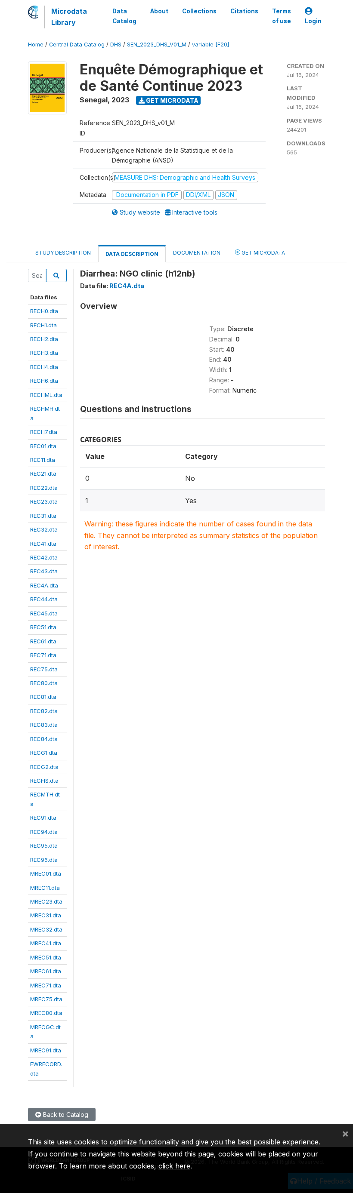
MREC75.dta (46, 999)
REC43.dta (44, 571)
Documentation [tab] (196, 252)
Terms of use (281, 16)
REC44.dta (44, 599)
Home (35, 44)
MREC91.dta (45, 1050)
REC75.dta (44, 669)
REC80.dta (44, 683)
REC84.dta (44, 738)
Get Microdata (171, 100)
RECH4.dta (44, 366)
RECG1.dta (43, 752)
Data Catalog (124, 16)
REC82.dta (44, 710)
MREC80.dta (46, 1012)
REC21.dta (43, 473)
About (159, 11)
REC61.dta (43, 641)
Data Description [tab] (131, 254)
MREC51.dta (45, 957)
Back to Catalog (64, 1114)
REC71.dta (43, 655)
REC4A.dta (44, 585)
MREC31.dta (45, 915)
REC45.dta (44, 613)
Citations (244, 11)
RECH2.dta (44, 338)
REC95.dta (44, 845)
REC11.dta (42, 459)
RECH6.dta (44, 380)
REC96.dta (44, 859)
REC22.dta (44, 487)
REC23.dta (44, 501)
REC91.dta (43, 817)
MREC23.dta (46, 901)
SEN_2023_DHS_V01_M (156, 44)
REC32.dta (44, 529)
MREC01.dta (45, 873)
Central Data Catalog (77, 44)
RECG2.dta (44, 766)
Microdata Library (69, 17)
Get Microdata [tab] (262, 252)
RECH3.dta (44, 352)
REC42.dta (44, 557)
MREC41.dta (45, 943)
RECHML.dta (46, 394)
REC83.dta (44, 724)
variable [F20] (210, 44)
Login (313, 21)
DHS (115, 44)
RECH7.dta (43, 431)
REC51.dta (43, 627)
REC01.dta (43, 446)
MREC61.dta (45, 971)
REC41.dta (43, 543)
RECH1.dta (43, 325)
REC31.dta (43, 515)
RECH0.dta (44, 310)
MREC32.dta (46, 929)
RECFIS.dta (44, 780)
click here (174, 1166)
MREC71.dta (45, 985)
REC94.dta (44, 831)
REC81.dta (43, 696)
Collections (199, 11)
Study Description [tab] (63, 252)
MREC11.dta (45, 887)
